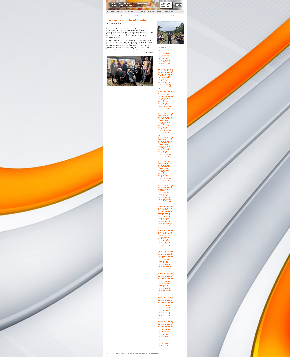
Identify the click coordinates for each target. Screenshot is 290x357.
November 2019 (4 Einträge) (165, 208)
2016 (159, 270)
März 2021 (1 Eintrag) (163, 177)
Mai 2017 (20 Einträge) (164, 261)
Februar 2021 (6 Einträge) (164, 178)
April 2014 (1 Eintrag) (163, 335)
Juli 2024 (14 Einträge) (164, 98)
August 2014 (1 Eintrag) (164, 328)
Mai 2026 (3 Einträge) (163, 57)
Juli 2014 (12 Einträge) (164, 329)
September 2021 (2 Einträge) (165, 167)
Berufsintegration (120, 15)
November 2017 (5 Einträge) (165, 253)
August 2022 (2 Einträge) (164, 144)
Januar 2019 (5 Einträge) (164, 225)
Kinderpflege (171, 15)
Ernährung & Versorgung (132, 15)
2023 (159, 111)
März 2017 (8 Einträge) (164, 264)
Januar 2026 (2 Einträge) (164, 63)
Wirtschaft (178, 15)
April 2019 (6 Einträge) (164, 220)
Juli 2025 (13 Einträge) (164, 76)
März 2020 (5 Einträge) (164, 197)
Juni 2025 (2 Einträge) (163, 77)
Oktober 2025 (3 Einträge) (165, 72)
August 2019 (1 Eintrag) (164, 213)
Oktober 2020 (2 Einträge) (165, 187)
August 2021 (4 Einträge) (164, 168)
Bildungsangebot (129, 11)
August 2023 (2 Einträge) (164, 120)
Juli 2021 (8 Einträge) (163, 170)
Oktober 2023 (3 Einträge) (165, 117)
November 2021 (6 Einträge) (165, 163)
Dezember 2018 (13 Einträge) (165, 230)
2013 (159, 339)
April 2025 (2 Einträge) (164, 81)
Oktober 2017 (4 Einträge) (165, 254)
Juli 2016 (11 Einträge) (164, 282)
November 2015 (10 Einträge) (165, 299)
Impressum (108, 354)
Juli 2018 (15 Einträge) (164, 235)
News (112, 11)
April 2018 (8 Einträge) (164, 240)
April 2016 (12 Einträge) (164, 287)
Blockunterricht (141, 11)
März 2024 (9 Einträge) (164, 105)
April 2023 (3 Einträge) (164, 127)
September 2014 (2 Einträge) (165, 326)
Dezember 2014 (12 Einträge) (165, 321)
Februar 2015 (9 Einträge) (164, 314)
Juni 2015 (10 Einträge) (164, 307)
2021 (159, 159)
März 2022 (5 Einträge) (164, 153)
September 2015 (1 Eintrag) (165, 302)
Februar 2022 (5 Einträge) (164, 154)
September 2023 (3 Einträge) (165, 119)
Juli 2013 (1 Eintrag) (163, 343)
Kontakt (159, 11)
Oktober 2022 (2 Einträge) (165, 141)
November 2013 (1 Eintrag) (165, 342)
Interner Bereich (169, 11)
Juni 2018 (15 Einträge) (164, 237)
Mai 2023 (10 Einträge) (164, 125)
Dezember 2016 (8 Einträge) (165, 273)
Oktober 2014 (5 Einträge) (165, 325)
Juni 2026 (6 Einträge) (163, 55)
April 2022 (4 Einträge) (164, 151)
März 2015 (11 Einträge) (164, 312)
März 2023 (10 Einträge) (164, 129)
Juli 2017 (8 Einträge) (163, 258)
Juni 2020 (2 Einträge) (163, 192)
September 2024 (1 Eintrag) (165, 96)
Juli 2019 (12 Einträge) (164, 215)
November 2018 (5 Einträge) (165, 232)
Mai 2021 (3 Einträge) (163, 173)
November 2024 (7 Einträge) (165, 93)
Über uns (119, 11)
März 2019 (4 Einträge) (164, 221)
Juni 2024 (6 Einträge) (163, 100)
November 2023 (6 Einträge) (165, 115)
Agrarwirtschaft (110, 15)
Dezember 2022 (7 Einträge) (165, 138)
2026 (159, 51)
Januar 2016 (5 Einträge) (164, 292)
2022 (159, 135)
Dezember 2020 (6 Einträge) (165, 186)
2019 (159, 203)
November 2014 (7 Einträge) (165, 323)
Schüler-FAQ (151, 11)
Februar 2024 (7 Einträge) (164, 106)
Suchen (182, 11)
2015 (159, 294)
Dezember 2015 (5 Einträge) (165, 297)
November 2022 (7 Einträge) (165, 139)
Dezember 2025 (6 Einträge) (165, 69)
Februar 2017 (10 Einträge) (165, 266)
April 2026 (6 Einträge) (164, 58)
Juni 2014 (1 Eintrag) (163, 331)
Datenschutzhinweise (116, 354)
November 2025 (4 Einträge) (165, 71)
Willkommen (108, 11)
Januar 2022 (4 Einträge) (164, 156)
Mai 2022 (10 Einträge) (164, 149)
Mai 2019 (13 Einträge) (164, 218)
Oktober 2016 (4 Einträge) (165, 277)
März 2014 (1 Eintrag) (163, 336)
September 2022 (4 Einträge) (165, 143)
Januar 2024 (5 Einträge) (164, 108)
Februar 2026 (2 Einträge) (164, 62)
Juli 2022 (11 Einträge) (164, 146)
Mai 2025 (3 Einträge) (163, 79)
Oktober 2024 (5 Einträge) (165, 95)
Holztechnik (164, 15)
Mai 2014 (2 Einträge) (163, 333)
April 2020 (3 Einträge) (164, 196)
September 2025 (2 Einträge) (165, 74)
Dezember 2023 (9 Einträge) (165, 114)
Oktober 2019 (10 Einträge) (165, 210)
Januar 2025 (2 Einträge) (164, 86)
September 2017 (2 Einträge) (165, 256)
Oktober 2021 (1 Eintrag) (164, 165)
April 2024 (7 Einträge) (164, 103)
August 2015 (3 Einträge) (164, 304)
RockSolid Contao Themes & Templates (176, 354)
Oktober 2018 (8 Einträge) (165, 234)
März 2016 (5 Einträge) (164, 288)
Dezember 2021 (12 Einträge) (165, 162)
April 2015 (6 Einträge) (164, 311)
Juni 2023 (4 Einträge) (163, 124)
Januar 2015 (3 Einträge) (164, 316)
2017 (159, 248)
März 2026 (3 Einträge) (164, 60)
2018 (159, 227)
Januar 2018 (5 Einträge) (164, 245)
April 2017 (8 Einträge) (164, 263)
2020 (159, 183)
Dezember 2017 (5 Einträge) (165, 251)
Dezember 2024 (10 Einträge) (165, 91)
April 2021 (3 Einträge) (164, 175)
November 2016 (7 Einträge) (165, 275)
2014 (159, 318)
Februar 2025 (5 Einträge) (164, 84)
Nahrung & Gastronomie (154, 15)
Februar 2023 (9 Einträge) (164, 130)
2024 (159, 89)
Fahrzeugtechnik (143, 15)
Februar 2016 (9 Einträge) (164, 290)
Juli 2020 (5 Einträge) (163, 191)
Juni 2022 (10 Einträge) (164, 148)
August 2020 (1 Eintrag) (164, 189)
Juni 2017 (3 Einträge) (163, 259)
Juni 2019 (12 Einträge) (164, 216)
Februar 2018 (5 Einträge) (164, 244)
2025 (159, 66)
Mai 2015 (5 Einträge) (163, 309)
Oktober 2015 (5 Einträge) (165, 301)
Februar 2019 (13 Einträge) (165, 223)
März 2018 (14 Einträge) (164, 242)
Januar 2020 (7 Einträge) (164, 201)
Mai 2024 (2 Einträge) (163, 101)
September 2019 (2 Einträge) (165, 211)
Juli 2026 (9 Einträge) (163, 53)
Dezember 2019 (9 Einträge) (165, 206)
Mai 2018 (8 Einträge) (163, 239)
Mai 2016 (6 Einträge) (163, 285)
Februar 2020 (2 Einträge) (164, 199)
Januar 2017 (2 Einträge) (164, 268)
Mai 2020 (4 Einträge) (163, 194)
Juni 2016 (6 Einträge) (163, 283)
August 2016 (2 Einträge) (164, 280)
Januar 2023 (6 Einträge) (164, 132)
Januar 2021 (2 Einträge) (164, 180)
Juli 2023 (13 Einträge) (164, 122)
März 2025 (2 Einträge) (164, 82)
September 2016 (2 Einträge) (165, 278)
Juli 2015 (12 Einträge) (164, 306)
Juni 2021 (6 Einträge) (163, 172)
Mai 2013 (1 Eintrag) (163, 345)
